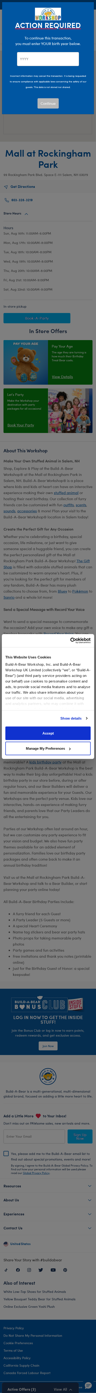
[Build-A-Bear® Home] (48, 13)
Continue (48, 103)
